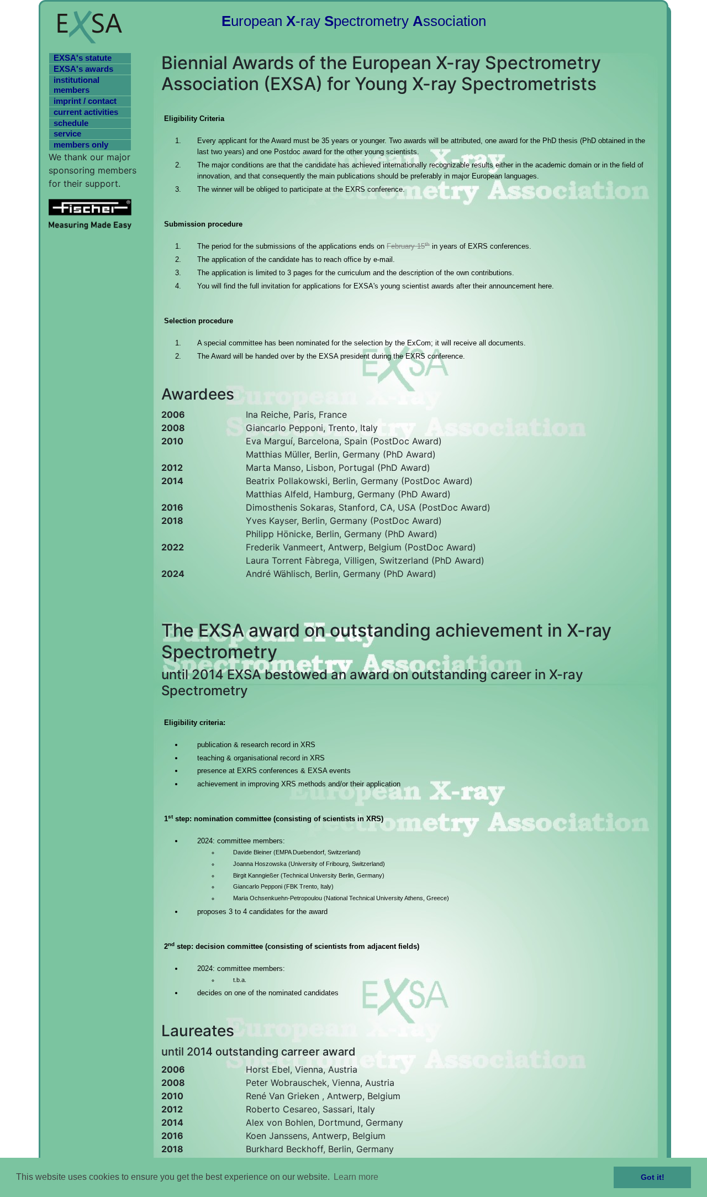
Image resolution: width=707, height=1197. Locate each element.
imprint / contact (85, 101)
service (67, 133)
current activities (86, 112)
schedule (71, 123)
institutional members (76, 85)
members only (81, 144)
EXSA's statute (83, 57)
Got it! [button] (652, 1177)
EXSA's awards (83, 69)
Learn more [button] (356, 1177)
